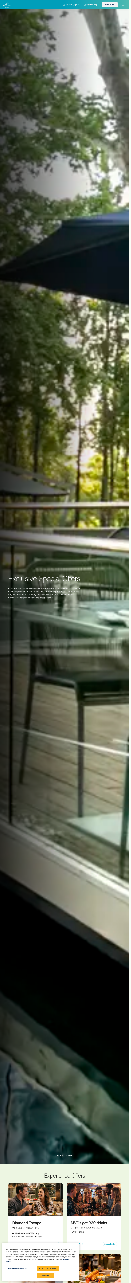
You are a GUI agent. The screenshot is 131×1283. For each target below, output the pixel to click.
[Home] (7, 5)
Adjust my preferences (17, 1268)
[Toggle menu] (123, 4)
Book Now (109, 4)
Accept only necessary (48, 1268)
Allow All (45, 1276)
